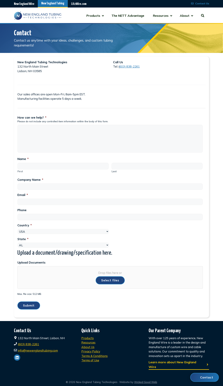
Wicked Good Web (145, 382)
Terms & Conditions (94, 356)
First (20, 171)
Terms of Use (90, 360)
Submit (28, 305)
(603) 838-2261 (28, 344)
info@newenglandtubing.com (38, 350)
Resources (88, 342)
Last (114, 171)
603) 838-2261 (129, 66)
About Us (87, 347)
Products (87, 338)
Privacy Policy (90, 351)
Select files (110, 280)
